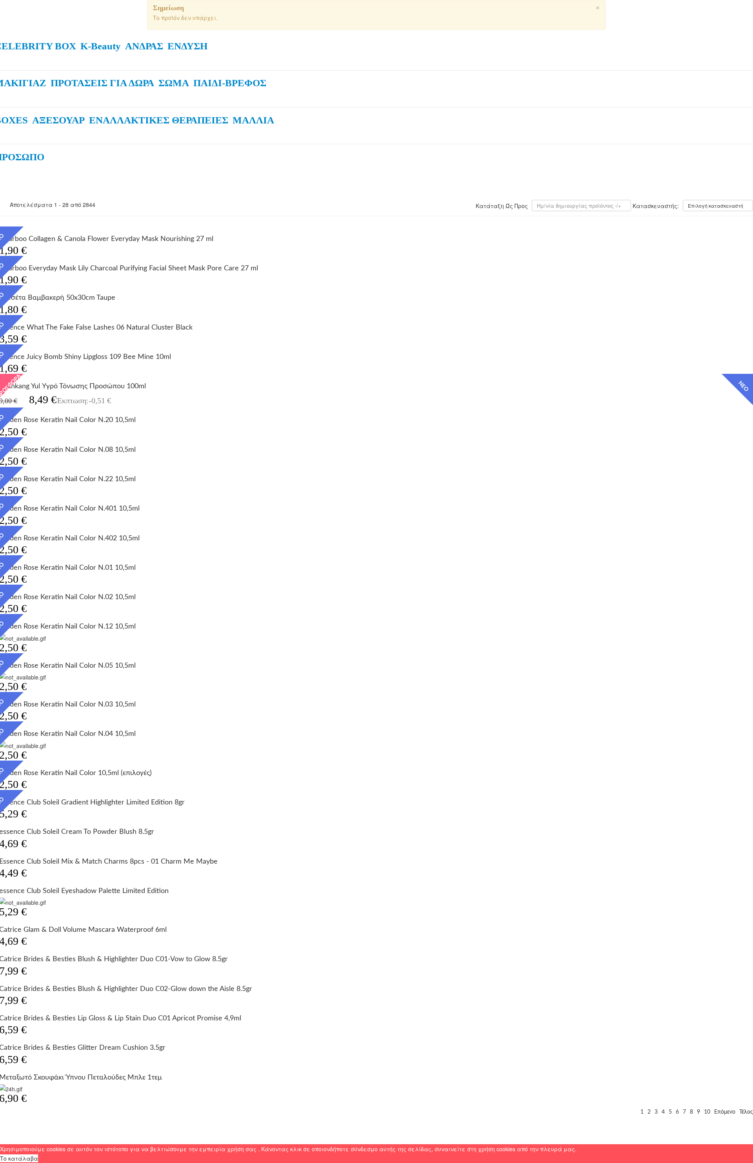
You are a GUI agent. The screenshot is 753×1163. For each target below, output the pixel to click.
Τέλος (746, 1112)
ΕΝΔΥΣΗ (187, 46)
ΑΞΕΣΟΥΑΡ (58, 120)
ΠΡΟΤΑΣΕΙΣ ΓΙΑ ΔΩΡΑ (102, 83)
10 (707, 1112)
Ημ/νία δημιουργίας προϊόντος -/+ (579, 205)
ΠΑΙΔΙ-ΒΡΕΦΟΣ (229, 83)
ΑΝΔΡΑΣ (144, 46)
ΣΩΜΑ (173, 83)
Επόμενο (724, 1112)
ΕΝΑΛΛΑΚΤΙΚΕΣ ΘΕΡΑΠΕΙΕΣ (158, 120)
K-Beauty (100, 46)
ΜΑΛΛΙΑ (253, 120)
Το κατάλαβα (19, 1158)
